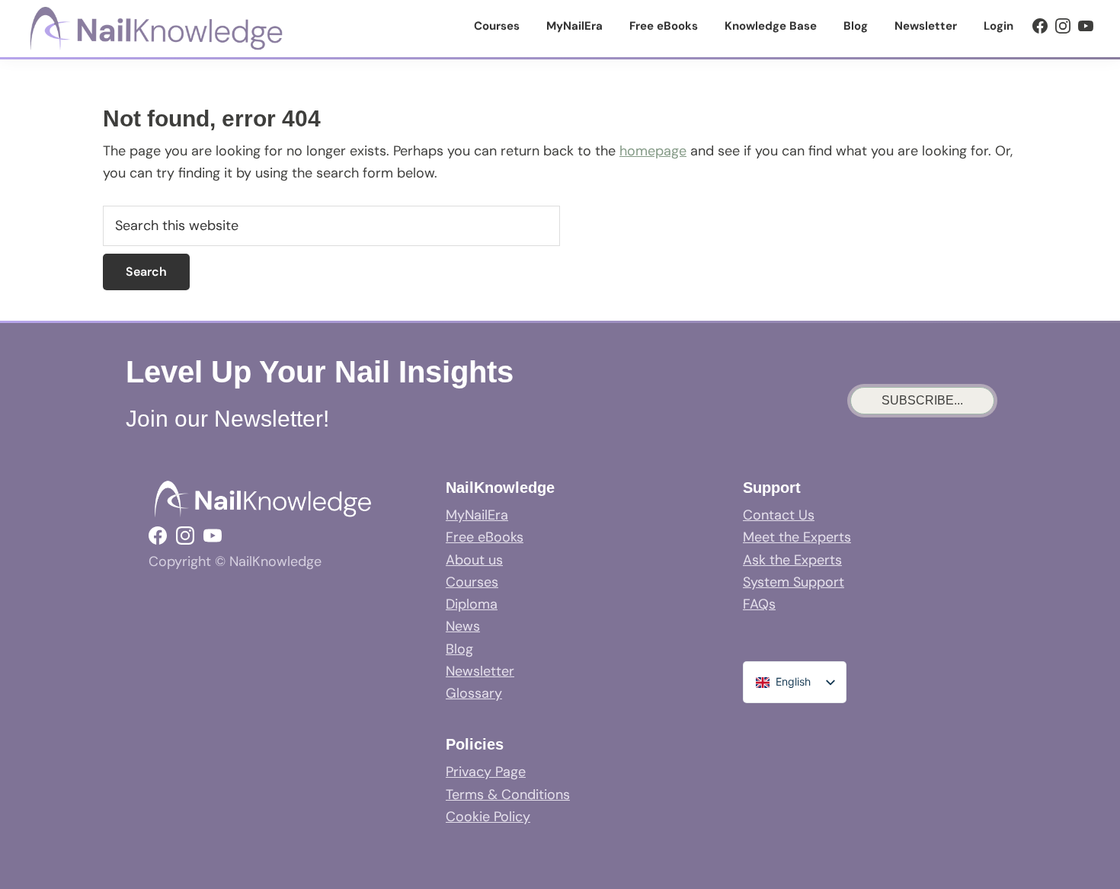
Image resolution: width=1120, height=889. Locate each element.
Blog (459, 649)
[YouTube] (1085, 26)
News (463, 626)
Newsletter (480, 671)
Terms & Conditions (508, 794)
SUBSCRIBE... (922, 400)
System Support (793, 582)
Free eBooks (484, 537)
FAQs (759, 604)
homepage (652, 151)
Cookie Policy (488, 816)
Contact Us (778, 515)
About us (474, 560)
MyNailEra (477, 515)
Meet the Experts (797, 537)
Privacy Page (486, 772)
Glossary (474, 693)
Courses (472, 582)
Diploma (472, 604)
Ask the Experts (792, 560)
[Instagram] (1062, 26)
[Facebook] (1040, 26)
